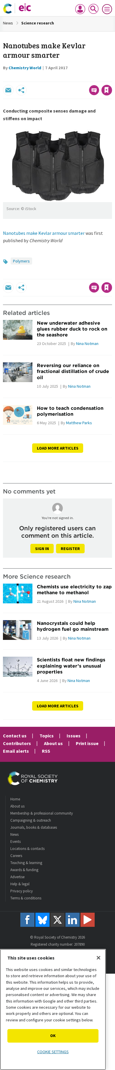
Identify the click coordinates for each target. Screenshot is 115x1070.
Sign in (42, 548)
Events (15, 841)
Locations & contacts (27, 848)
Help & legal (19, 883)
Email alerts (16, 751)
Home (15, 799)
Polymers (21, 261)
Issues (73, 736)
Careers (16, 855)
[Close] (98, 957)
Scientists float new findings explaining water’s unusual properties (71, 666)
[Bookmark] (106, 90)
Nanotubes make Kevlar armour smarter (44, 233)
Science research (37, 23)
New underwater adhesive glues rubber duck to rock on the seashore (72, 329)
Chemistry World (25, 67)
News (8, 23)
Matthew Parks (79, 422)
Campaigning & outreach (30, 820)
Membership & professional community (41, 813)
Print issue (87, 743)
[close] (111, 77)
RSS (46, 751)
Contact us (15, 736)
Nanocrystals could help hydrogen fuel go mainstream (73, 626)
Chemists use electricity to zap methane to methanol (74, 589)
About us (53, 743)
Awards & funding (24, 869)
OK (53, 1035)
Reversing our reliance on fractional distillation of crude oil (73, 371)
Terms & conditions (25, 898)
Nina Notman (87, 343)
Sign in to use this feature (83, 77)
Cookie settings (53, 1051)
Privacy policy (21, 891)
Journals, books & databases (33, 827)
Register (70, 548)
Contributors (17, 743)
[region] (53, 1009)
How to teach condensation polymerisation (70, 411)
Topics (47, 736)
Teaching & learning (26, 862)
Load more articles (57, 448)
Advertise (17, 876)
